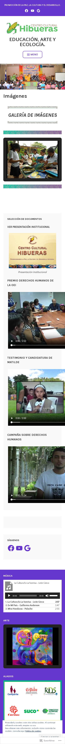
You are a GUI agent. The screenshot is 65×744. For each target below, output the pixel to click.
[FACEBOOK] (26, 10)
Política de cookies (33, 731)
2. (22, 605)
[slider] (54, 595)
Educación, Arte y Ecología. (32, 42)
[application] (32, 595)
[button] (25, 169)
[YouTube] (19, 548)
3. (19, 609)
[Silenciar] (47, 595)
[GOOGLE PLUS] (38, 10)
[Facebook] (11, 548)
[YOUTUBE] (32, 10)
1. (25, 602)
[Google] (27, 548)
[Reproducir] (9, 595)
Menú (34, 54)
